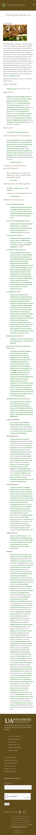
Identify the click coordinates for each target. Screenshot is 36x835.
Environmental (13, 180)
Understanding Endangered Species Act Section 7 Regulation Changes (21, 586)
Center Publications (15, 747)
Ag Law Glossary (9, 766)
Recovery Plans (24, 326)
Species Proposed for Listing (21, 333)
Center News (12, 742)
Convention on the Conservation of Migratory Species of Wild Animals (21, 500)
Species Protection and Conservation (19, 523)
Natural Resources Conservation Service (16, 398)
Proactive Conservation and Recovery (19, 211)
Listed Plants (26, 318)
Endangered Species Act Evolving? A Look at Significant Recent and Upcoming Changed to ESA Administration (21, 557)
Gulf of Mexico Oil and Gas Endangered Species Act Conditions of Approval (21, 230)
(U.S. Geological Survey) (20, 481)
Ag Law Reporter (9, 768)
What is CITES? (29, 530)
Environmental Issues (15, 196)
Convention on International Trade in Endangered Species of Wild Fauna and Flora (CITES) (19, 101)
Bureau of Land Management (14, 204)
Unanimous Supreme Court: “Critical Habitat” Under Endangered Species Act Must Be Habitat (20, 650)
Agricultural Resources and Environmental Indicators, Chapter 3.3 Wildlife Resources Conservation (20, 240)
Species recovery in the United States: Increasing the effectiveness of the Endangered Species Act (19, 690)
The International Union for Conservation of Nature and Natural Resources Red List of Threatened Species (21, 509)
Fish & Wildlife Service (12, 292)
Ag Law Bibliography (10, 763)
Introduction (10, 188)
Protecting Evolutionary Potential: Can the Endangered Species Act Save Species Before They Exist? (21, 643)
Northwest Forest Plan (23, 471)
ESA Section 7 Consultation (20, 309)
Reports (8, 173)
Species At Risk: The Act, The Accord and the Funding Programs (21, 517)
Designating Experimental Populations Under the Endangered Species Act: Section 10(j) (20, 353)
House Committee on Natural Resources (20, 422)
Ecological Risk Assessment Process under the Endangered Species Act (21, 287)
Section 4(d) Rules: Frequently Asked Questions (21, 331)
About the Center (14, 736)
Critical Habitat (21, 351)
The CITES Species (21, 530)
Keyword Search (19, 188)
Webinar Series (13, 750)
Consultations (13, 351)
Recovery (31, 324)
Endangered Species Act (12, 89)
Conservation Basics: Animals (17, 401)
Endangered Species (23, 295)
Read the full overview (14, 76)
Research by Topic (14, 744)
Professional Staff (14, 739)
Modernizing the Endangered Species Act (20, 424)
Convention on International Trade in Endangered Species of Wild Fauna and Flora (21, 496)
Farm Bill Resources (10, 760)
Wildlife (21, 414)
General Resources (10, 771)
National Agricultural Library (14, 336)
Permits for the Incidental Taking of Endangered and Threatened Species (19, 374)
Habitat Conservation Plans (22, 314)
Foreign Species (21, 364)
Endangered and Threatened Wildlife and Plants (18, 97)
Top (18, 831)
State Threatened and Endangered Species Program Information (21, 213)
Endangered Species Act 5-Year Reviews (20, 357)
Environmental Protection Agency (15, 250)
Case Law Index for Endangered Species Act (17, 132)
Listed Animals (19, 318)
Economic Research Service (13, 235)
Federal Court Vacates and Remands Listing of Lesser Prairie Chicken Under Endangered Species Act (21, 567)
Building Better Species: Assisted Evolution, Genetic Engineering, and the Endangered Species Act (21, 599)
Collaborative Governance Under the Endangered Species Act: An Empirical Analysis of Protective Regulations (21, 624)
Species (12, 333)
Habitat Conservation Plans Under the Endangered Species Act (21, 316)
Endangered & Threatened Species (18, 452)
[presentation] (17, 796)
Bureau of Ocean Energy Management (16, 221)
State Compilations (10, 757)
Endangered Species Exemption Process (18, 122)
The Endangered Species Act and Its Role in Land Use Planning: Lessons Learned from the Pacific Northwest (21, 696)
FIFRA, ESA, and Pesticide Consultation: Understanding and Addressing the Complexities (21, 576)
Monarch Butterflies (26, 412)
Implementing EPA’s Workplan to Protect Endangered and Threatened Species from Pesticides (20, 274)
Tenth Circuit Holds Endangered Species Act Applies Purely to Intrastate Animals (21, 669)
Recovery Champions (15, 326)
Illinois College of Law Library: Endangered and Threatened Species (21, 542)
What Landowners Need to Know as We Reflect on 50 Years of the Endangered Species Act (21, 593)
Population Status (23, 324)
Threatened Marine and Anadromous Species (18, 107)
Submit (7, 804)
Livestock (18, 412)
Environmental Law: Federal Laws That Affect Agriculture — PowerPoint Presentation (19, 146)
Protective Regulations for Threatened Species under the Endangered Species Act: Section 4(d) (21, 383)
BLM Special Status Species (16, 207)
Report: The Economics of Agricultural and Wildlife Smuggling (21, 245)
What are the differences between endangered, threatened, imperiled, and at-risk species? (21, 479)
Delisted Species (14, 295)
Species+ (20, 513)
